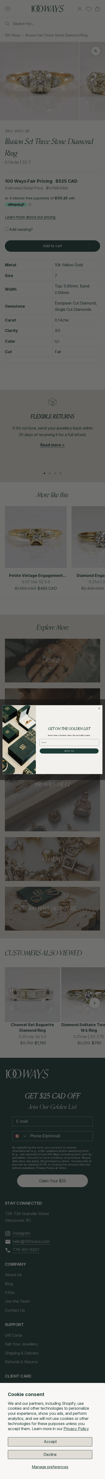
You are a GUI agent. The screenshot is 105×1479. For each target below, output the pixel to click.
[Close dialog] (99, 708)
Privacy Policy (76, 1428)
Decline (50, 1454)
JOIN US (69, 751)
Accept (50, 1441)
